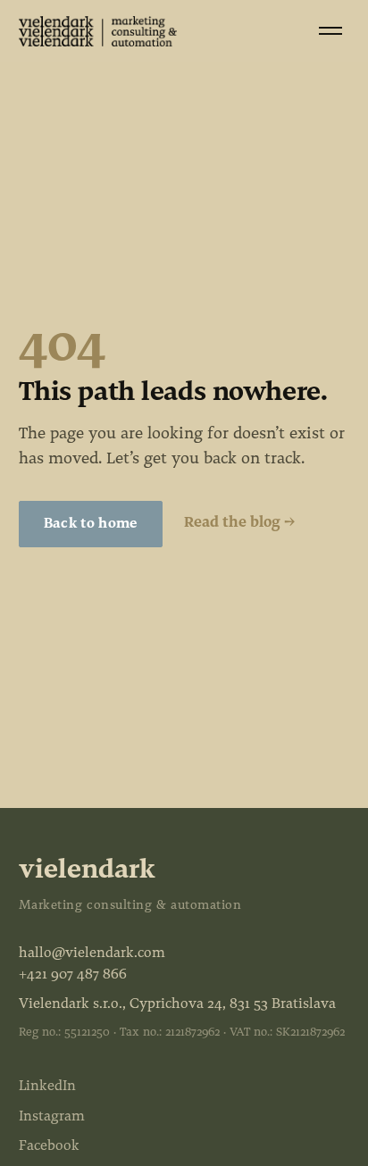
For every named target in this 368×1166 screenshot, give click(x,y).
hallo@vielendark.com (92, 953)
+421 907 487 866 (73, 975)
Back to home (91, 524)
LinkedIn (47, 1086)
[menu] (330, 31)
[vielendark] (98, 31)
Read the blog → (239, 523)
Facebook (49, 1146)
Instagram (52, 1117)
